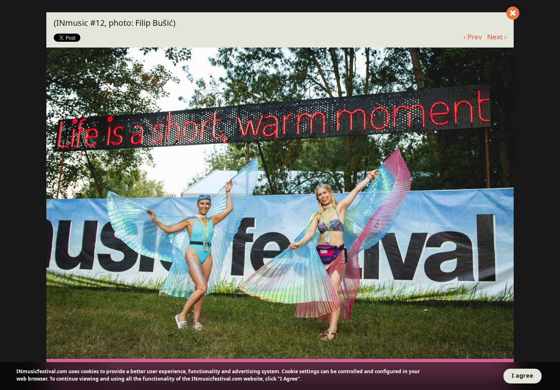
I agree (522, 375)
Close (512, 13)
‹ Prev (473, 36)
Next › (496, 36)
